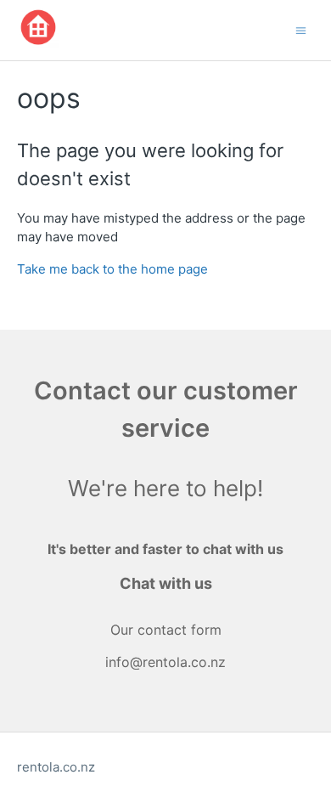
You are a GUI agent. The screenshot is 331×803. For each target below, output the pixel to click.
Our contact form (166, 629)
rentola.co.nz (56, 767)
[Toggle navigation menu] (300, 29)
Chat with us (166, 583)
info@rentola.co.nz (165, 661)
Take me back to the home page (112, 269)
